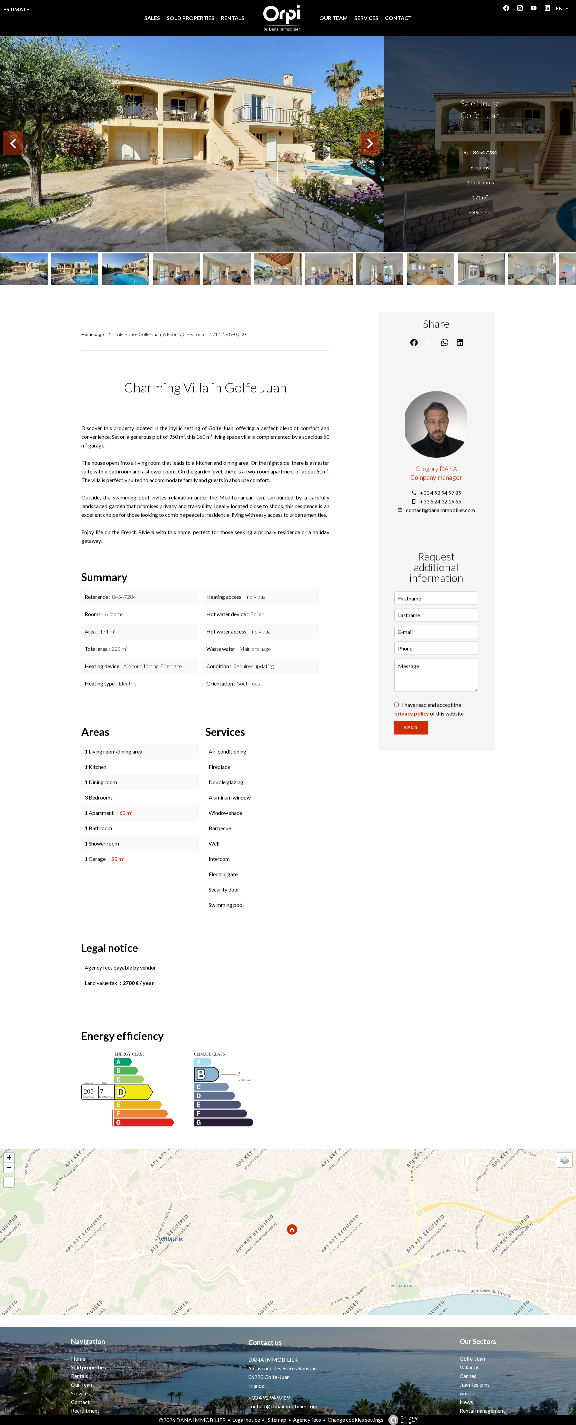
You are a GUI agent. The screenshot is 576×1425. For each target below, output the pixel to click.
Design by (409, 1420)
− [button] (9, 1167)
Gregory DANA (436, 468)
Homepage (92, 334)
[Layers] (564, 1160)
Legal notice (246, 1419)
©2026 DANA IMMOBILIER (192, 1420)
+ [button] (9, 1157)
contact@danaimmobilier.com (440, 510)
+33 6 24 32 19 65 (440, 501)
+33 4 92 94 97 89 (440, 492)
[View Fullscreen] (9, 1182)
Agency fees (307, 1419)
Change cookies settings (355, 1419)
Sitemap (276, 1419)
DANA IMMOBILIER (273, 1359)
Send (411, 728)
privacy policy (411, 713)
